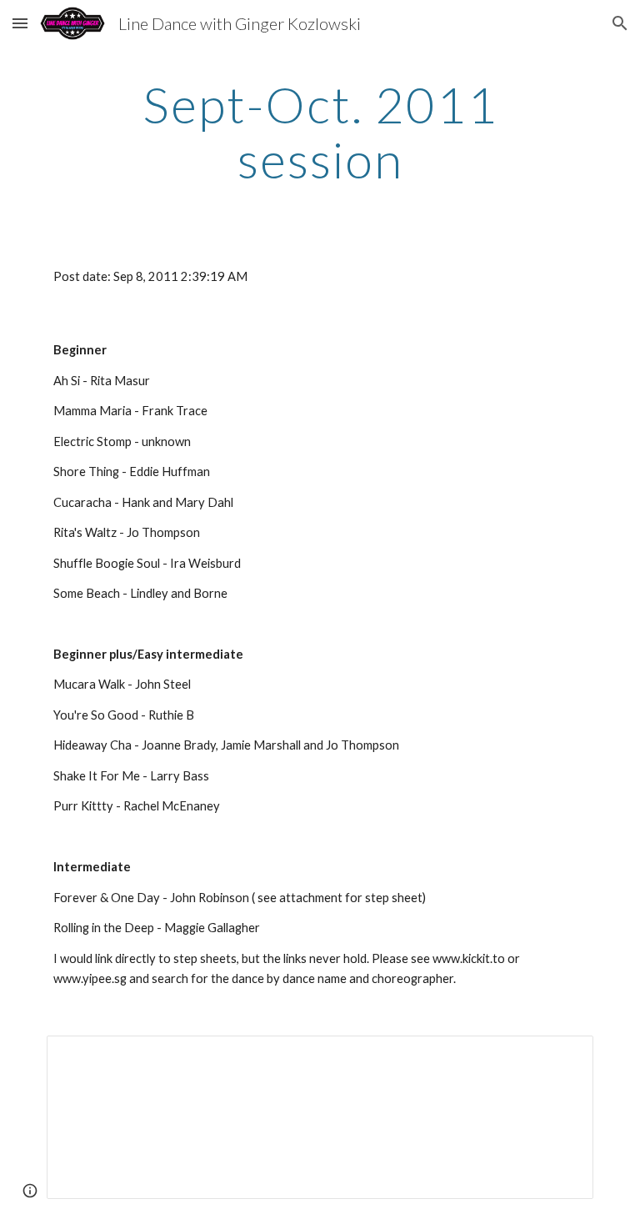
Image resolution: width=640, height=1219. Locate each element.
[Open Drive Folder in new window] (561, 1057)
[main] (319, 131)
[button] (20, 23)
